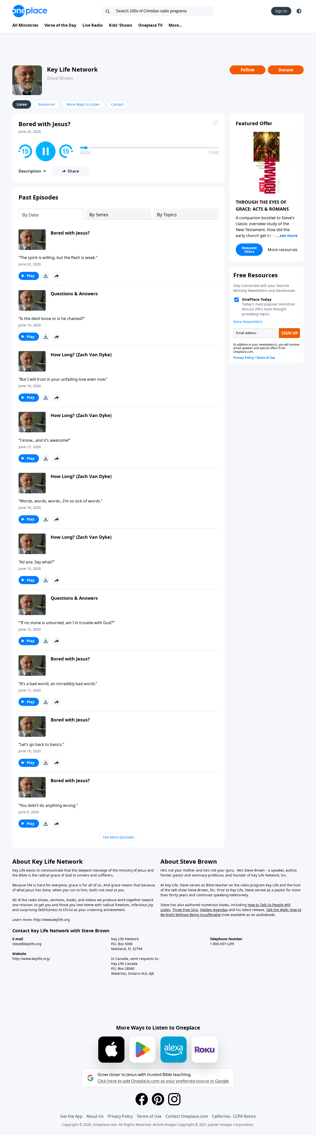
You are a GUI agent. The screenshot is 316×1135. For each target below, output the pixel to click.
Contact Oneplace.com (186, 1116)
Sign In (281, 11)
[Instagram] (174, 1099)
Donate (285, 70)
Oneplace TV (150, 25)
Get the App (71, 1116)
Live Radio (92, 25)
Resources (46, 104)
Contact (117, 104)
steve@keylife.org (26, 943)
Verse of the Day (60, 25)
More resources (282, 249)
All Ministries (25, 25)
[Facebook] (142, 1099)
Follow (248, 70)
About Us (95, 1116)
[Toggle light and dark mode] (299, 11)
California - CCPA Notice (234, 1116)
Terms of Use (149, 1116)
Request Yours (249, 249)
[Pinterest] (158, 1099)
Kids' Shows (120, 25)
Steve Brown (60, 78)
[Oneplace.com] (29, 11)
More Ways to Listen (83, 104)
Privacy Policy (120, 1116)
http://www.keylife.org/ (31, 958)
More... (175, 25)
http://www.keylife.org (51, 919)
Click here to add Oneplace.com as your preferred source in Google (163, 1081)
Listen (22, 104)
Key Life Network (72, 69)
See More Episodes (118, 837)
